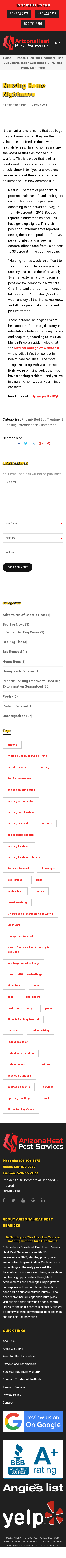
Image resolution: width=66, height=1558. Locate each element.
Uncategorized (14, 716)
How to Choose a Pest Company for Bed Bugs (29, 949)
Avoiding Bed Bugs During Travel (28, 755)
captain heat (15, 891)
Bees (39, 879)
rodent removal (17, 1064)
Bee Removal (12, 652)
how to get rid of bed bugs (24, 963)
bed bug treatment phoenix (24, 857)
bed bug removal (18, 823)
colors (40, 891)
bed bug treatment (19, 846)
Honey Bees (12, 661)
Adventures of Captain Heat (24, 615)
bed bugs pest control (21, 834)
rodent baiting (40, 1030)
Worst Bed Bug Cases (22, 632)
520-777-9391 (33, 23)
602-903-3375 (19, 13)
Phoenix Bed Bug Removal (23, 1019)
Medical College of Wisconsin (36, 348)
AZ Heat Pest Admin (14, 104)
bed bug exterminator (21, 801)
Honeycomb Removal (19, 671)
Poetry (8, 696)
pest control (33, 996)
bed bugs (46, 823)
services (48, 1086)
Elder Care (14, 924)
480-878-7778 (47, 13)
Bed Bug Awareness (20, 778)
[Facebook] (19, 443)
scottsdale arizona (19, 1075)
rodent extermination (21, 1053)
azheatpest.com (49, 1538)
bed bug (44, 767)
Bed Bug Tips (12, 642)
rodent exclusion (18, 1041)
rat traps (13, 1030)
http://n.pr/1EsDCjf (44, 396)
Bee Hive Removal (18, 868)
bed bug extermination (21, 789)
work (46, 1098)
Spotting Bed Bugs (19, 1098)
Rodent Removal (15, 706)
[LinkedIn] (33, 443)
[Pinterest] (47, 443)
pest (10, 996)
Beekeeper (48, 868)
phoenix (50, 1008)
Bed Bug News (13, 624)
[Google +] (41, 443)
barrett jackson (17, 767)
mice (36, 985)
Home (7, 58)
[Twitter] (26, 443)
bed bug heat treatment (22, 812)
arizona (12, 744)
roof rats (45, 1064)
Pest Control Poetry (20, 1008)
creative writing (17, 902)
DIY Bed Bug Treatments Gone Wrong (30, 913)
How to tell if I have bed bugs (25, 974)
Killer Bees (14, 985)
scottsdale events (19, 1086)
